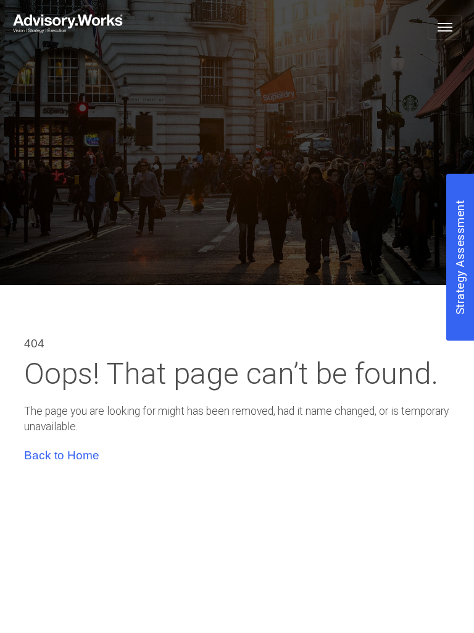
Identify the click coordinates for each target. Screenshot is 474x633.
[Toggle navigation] (445, 27)
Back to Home (61, 455)
